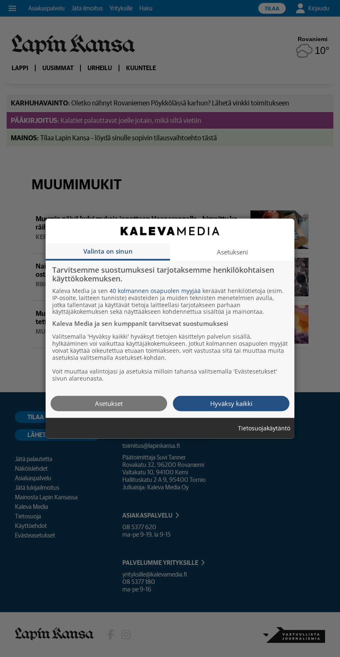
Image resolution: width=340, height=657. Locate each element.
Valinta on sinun (108, 251)
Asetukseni (232, 251)
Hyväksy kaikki (231, 403)
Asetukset (109, 403)
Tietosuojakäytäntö (264, 428)
